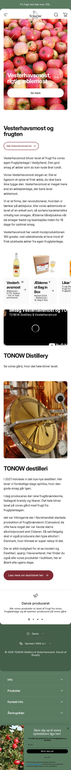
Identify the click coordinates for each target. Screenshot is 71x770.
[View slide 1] (29, 619)
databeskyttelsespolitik (34, 764)
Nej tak (47, 757)
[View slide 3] (38, 619)
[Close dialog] (68, 728)
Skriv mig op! (47, 751)
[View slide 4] (42, 619)
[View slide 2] (33, 619)
